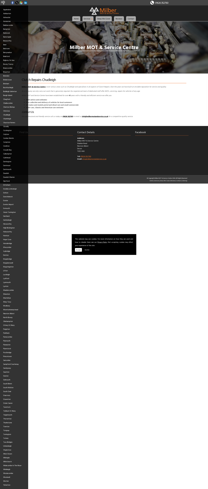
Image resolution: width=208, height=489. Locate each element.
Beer (4, 44)
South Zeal (7, 391)
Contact (131, 18)
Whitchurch (7, 461)
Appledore (7, 9)
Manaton (6, 294)
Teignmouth (7, 414)
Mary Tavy (7, 301)
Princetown (7, 356)
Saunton (6, 372)
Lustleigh (6, 274)
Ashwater (6, 17)
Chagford (6, 99)
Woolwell (6, 477)
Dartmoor (6, 165)
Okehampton (8, 321)
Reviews (119, 18)
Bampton (6, 29)
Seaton (5, 375)
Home (76, 18)
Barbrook (6, 33)
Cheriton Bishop (9, 107)
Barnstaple (7, 37)
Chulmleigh (7, 118)
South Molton (8, 387)
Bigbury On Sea (8, 60)
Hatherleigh (7, 220)
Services (87, 18)
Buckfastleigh (8, 87)
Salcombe (6, 360)
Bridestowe (7, 79)
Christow (6, 111)
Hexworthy (7, 224)
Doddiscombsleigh (10, 188)
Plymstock (7, 348)
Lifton (5, 270)
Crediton (6, 146)
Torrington (7, 434)
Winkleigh (6, 469)
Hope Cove (7, 239)
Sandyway (7, 368)
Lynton (5, 286)
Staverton (7, 399)
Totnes (5, 438)
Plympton (6, 344)
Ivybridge (6, 251)
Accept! (78, 250)
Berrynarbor (7, 52)
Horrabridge (7, 243)
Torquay (6, 430)
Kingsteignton (8, 266)
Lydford (6, 278)
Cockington (7, 130)
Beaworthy (7, 40)
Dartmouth (7, 169)
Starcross (6, 395)
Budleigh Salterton (10, 91)
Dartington (7, 161)
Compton (6, 142)
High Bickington (9, 227)
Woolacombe (8, 473)
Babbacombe (8, 25)
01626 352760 (161, 3)
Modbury (6, 305)
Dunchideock (8, 196)
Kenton (6, 255)
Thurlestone (7, 422)
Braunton (6, 72)
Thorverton (7, 418)
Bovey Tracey (8, 64)
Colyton (6, 134)
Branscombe (7, 68)
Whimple (6, 457)
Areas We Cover (103, 18)
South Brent (7, 383)
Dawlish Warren (9, 177)
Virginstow (7, 450)
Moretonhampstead (10, 309)
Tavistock (6, 407)
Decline (87, 250)
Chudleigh (6, 114)
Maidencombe (8, 290)
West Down (7, 453)
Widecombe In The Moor (12, 465)
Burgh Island (7, 95)
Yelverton (6, 485)
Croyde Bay (7, 149)
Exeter (5, 200)
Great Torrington (9, 212)
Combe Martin (8, 138)
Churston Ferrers (9, 122)
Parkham (6, 333)
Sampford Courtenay (11, 364)
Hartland (6, 216)
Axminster (7, 21)
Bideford (6, 56)
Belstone (6, 48)
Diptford (6, 181)
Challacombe (8, 103)
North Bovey (7, 317)
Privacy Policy (102, 242)
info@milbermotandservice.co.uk (94, 159)
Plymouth (6, 340)
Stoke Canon (7, 403)
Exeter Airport (8, 204)
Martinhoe (7, 298)
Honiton (6, 235)
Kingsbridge (7, 259)
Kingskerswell (8, 262)
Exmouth (6, 208)
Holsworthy (7, 231)
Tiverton (6, 426)
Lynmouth (7, 282)
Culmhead (6, 157)
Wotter (6, 481)
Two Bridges (7, 442)
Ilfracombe (7, 247)
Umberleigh (7, 446)
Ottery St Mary (9, 325)
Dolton (5, 192)
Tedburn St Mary (9, 411)
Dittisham (6, 185)
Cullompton (7, 153)
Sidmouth (6, 379)
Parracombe (7, 337)
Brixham (6, 83)
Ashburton (7, 13)
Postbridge (7, 352)
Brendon (6, 75)
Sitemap (184, 181)
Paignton (6, 329)
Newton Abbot (8, 313)
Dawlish (6, 173)
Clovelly (6, 126)
